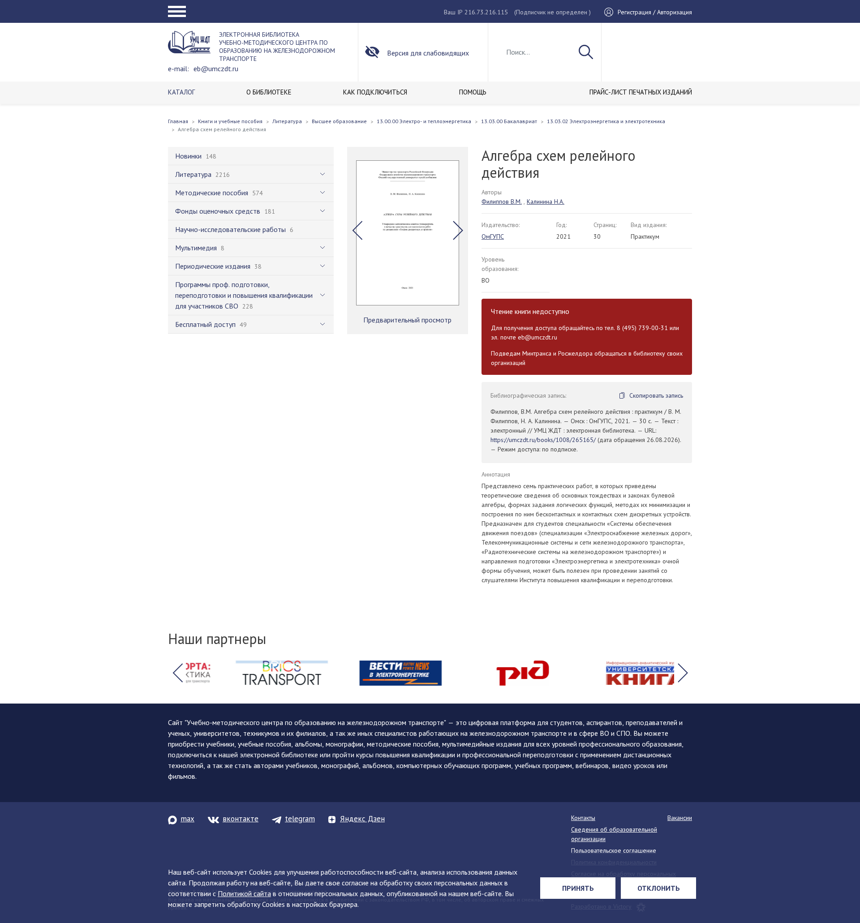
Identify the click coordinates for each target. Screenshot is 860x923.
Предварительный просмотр (407, 319)
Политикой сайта (244, 893)
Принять (578, 888)
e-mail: (178, 68)
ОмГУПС (493, 236)
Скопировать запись (656, 395)
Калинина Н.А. (545, 201)
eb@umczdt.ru (216, 68)
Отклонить (658, 888)
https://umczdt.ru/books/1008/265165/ (543, 440)
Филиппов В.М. (502, 201)
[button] (357, 230)
